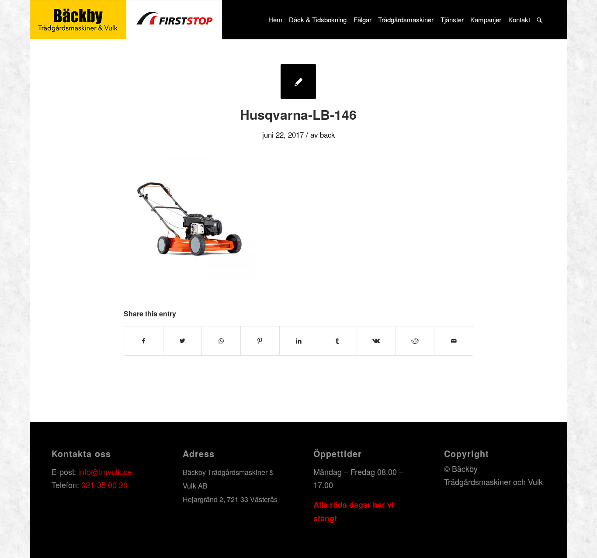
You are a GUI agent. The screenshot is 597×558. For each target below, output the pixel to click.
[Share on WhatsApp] (221, 340)
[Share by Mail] (453, 340)
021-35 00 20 (104, 484)
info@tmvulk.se (105, 471)
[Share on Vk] (376, 340)
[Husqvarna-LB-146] (298, 81)
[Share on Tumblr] (337, 340)
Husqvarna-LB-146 (298, 114)
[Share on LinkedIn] (299, 340)
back (327, 134)
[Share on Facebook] (143, 340)
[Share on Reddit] (415, 340)
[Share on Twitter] (182, 340)
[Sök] (539, 19)
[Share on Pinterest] (260, 340)
